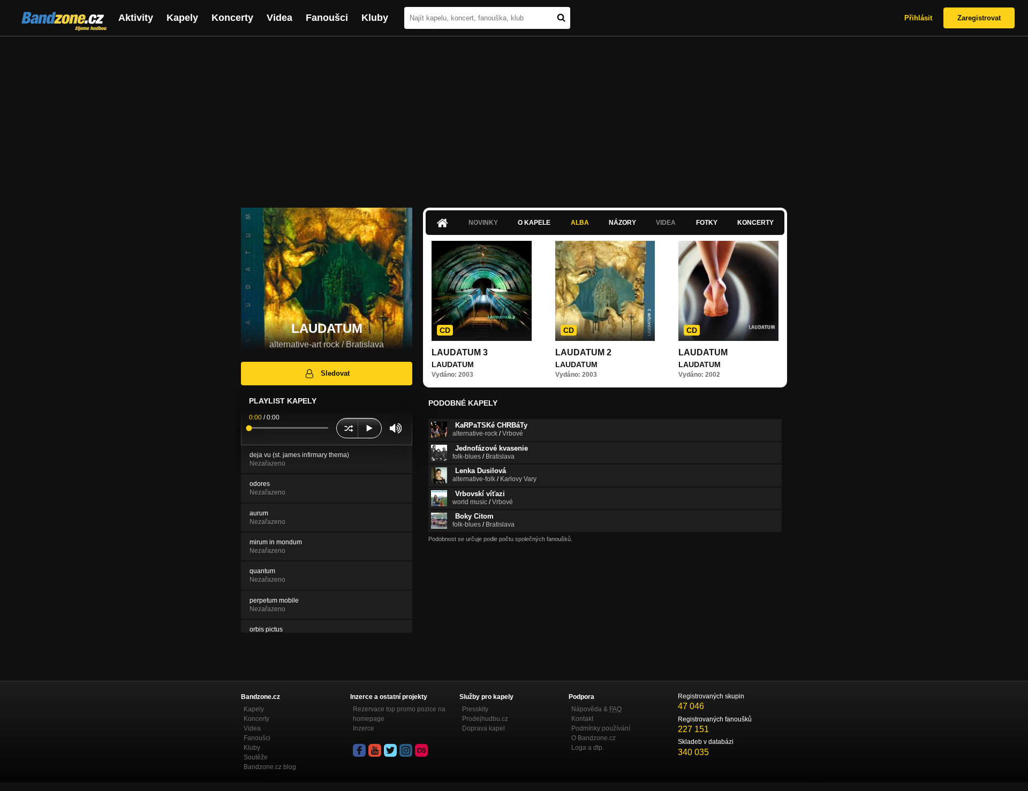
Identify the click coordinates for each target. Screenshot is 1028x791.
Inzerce (363, 728)
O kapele (534, 222)
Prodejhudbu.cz (485, 718)
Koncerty (232, 17)
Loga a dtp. (587, 747)
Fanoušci (327, 17)
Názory (622, 222)
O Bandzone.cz (593, 738)
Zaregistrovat (979, 18)
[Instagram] (405, 750)
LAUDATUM (703, 352)
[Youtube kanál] (374, 750)
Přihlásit (918, 18)
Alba (580, 222)
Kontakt (582, 718)
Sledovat (335, 373)
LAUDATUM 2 (583, 352)
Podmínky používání (600, 728)
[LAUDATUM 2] (605, 291)
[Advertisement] (514, 117)
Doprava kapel (483, 728)
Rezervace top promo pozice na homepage (399, 713)
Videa (279, 17)
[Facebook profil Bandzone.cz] (359, 750)
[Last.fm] (421, 750)
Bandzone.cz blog (270, 767)
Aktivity (135, 17)
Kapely (182, 17)
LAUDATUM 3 (460, 352)
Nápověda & (596, 709)
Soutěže (256, 757)
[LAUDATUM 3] (482, 291)
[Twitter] (390, 750)
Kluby (374, 17)
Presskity (475, 709)
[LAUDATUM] (728, 291)
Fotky (706, 222)
